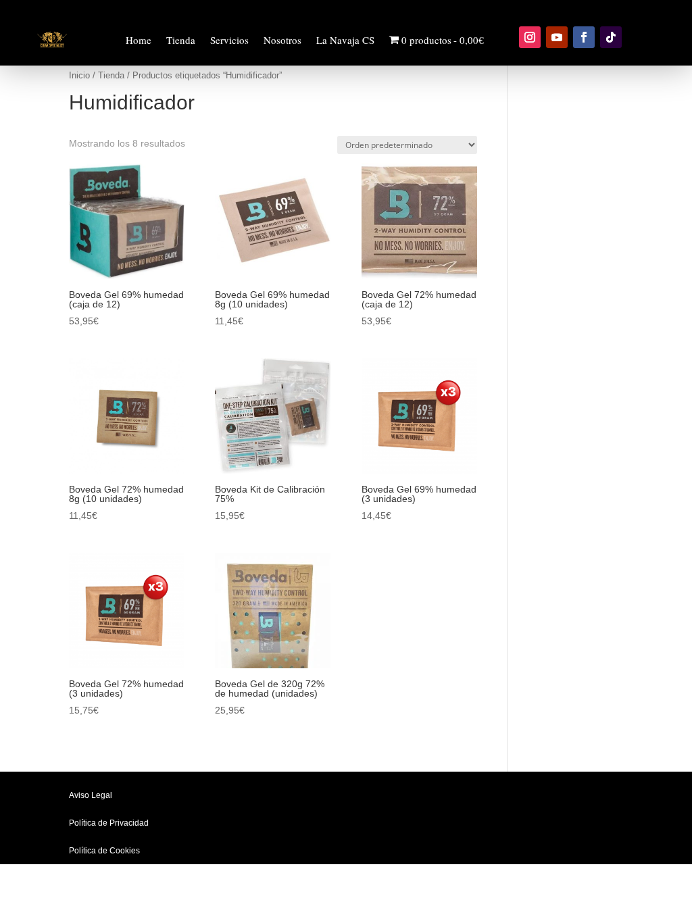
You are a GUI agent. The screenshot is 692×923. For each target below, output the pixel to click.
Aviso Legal (90, 795)
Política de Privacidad (109, 823)
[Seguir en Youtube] (557, 37)
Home (138, 40)
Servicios (229, 40)
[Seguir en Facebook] (584, 37)
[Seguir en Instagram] (530, 37)
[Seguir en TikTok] (611, 37)
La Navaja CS (345, 40)
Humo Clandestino (131, 146)
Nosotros (282, 40)
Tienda (180, 40)
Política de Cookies (104, 850)
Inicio (79, 75)
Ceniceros (113, 352)
